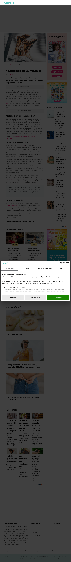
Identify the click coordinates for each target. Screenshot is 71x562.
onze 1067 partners (12, 277)
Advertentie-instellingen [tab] (44, 268)
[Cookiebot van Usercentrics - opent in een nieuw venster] (61, 263)
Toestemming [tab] (9, 268)
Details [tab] (27, 268)
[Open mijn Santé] (61, 3)
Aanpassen (34, 297)
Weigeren (13, 297)
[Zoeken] (66, 2)
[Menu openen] (55, 3)
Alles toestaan (58, 297)
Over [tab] (61, 268)
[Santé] (9, 2)
